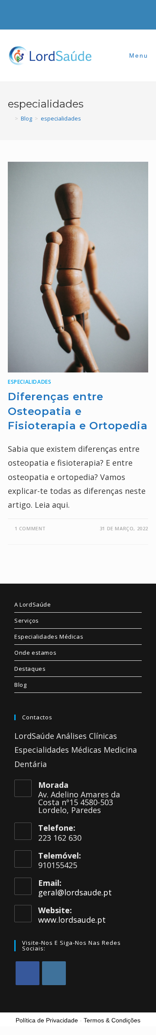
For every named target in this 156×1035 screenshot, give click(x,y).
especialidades (61, 118)
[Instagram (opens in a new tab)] (86, 14)
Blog (20, 685)
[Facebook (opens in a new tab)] (73, 14)
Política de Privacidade (47, 1020)
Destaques (30, 669)
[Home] (10, 118)
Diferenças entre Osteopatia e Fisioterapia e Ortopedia (77, 411)
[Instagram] (54, 973)
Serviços (26, 620)
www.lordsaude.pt (72, 919)
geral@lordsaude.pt (75, 892)
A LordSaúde (32, 604)
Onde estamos (35, 652)
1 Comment (30, 528)
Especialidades (29, 381)
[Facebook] (27, 973)
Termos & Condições (112, 1020)
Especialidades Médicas (48, 636)
